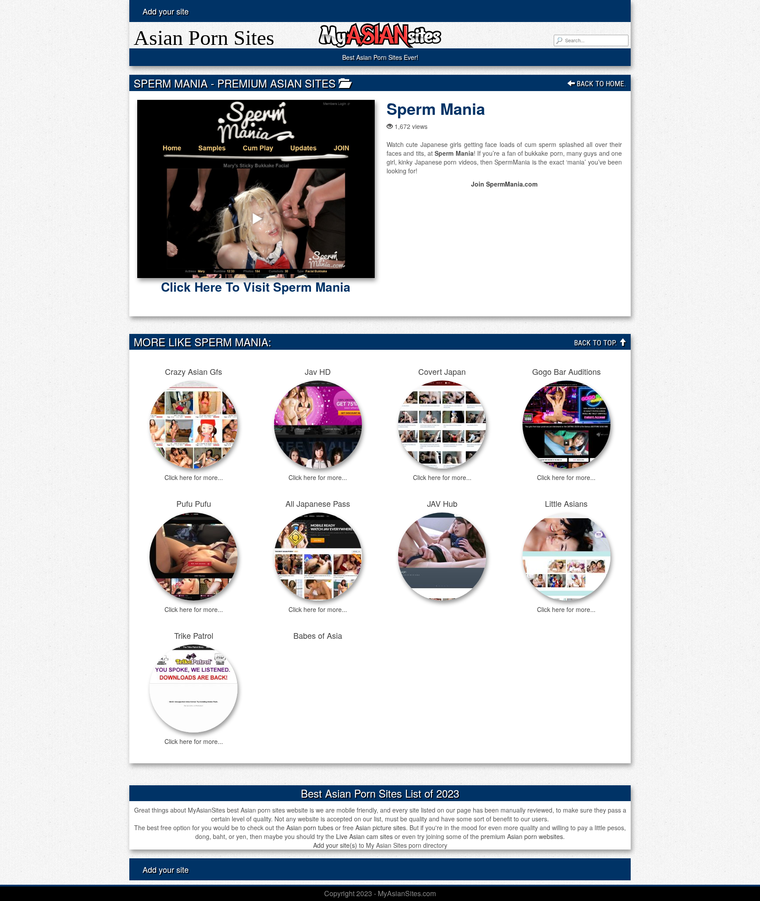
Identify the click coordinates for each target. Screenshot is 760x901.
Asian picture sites (380, 827)
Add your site (165, 11)
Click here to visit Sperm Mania (256, 287)
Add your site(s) (335, 845)
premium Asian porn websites (522, 836)
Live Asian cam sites (364, 836)
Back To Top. (596, 342)
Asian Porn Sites (204, 37)
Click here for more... (193, 477)
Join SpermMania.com (504, 183)
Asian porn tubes (309, 827)
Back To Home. (600, 83)
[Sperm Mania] (256, 189)
